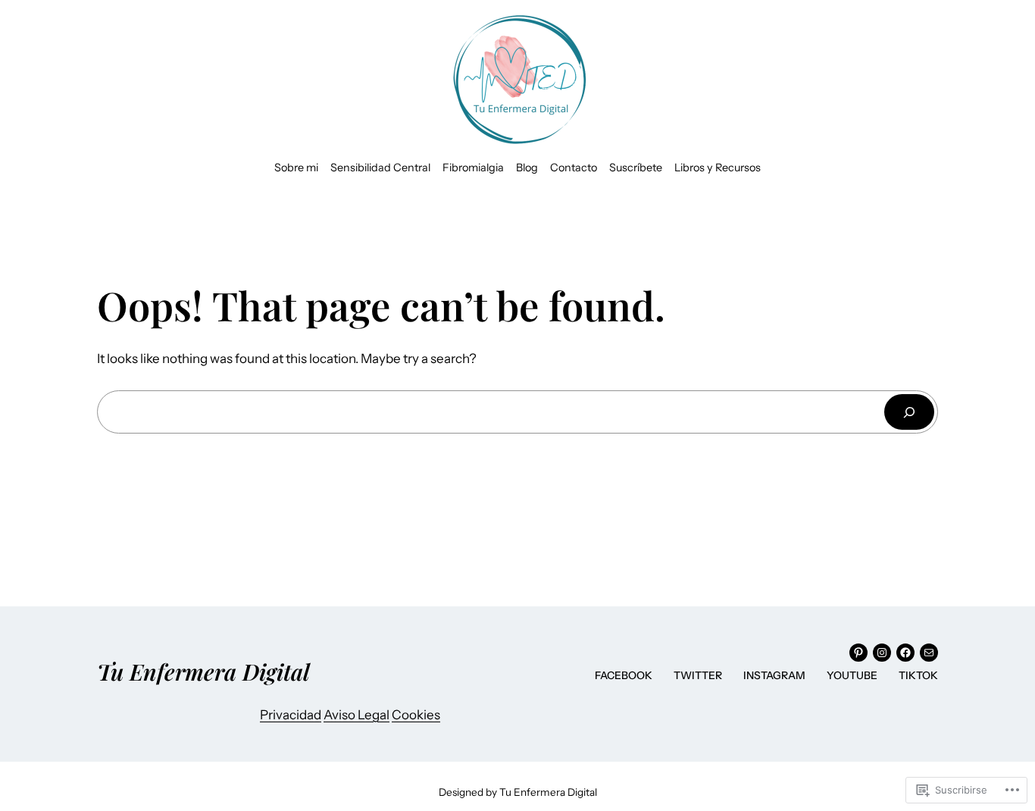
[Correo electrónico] (929, 652)
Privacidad (290, 714)
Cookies (416, 714)
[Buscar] (909, 412)
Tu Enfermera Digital (203, 671)
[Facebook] (905, 652)
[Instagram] (882, 652)
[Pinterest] (858, 652)
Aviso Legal (356, 714)
